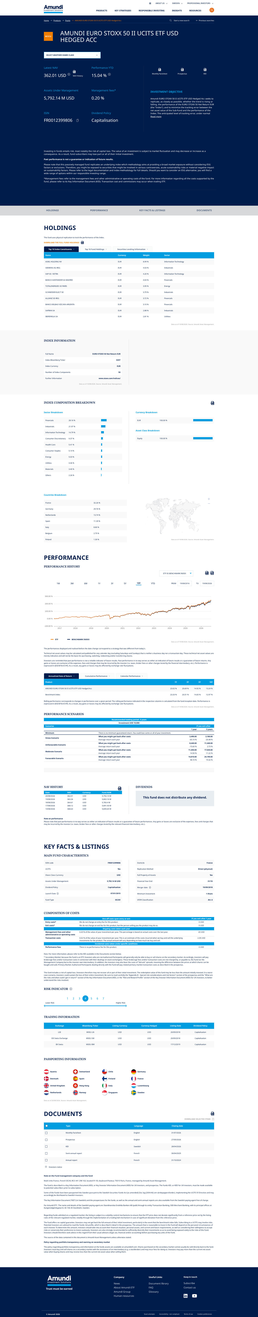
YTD (153, 583)
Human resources (124, 1295)
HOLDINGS (52, 210)
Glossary (154, 1291)
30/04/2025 (176, 1153)
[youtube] (194, 1296)
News (117, 1283)
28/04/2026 (176, 1146)
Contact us (190, 1287)
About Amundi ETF (124, 1287)
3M (72, 583)
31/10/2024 (176, 1160)
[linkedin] (186, 1296)
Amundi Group (122, 1291)
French (136, 1153)
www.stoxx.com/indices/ (109, 378)
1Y (99, 583)
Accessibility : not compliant (169, 1314)
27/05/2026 (176, 1139)
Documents (204, 210)
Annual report (71, 1160)
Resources (195, 10)
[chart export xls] (206, 573)
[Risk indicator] (70, 989)
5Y (125, 583)
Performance (99, 210)
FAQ (151, 1287)
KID (67, 1146)
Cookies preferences (204, 1314)
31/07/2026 (176, 1132)
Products (101, 10)
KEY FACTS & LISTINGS (152, 210)
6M (85, 583)
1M (58, 583)
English (136, 1132)
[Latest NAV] (68, 74)
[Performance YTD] (109, 74)
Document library (159, 1283)
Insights (177, 10)
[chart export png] (212, 573)
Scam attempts (149, 1314)
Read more (155, 116)
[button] (205, 20)
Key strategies (123, 10)
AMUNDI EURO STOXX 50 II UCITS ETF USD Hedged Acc (98, 20)
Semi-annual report (73, 1153)
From (173, 583)
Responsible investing (152, 10)
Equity (67, 20)
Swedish (137, 1146)
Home (46, 20)
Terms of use (188, 1314)
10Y (138, 583)
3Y (112, 583)
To (197, 583)
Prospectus (70, 1139)
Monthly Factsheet (73, 1132)
